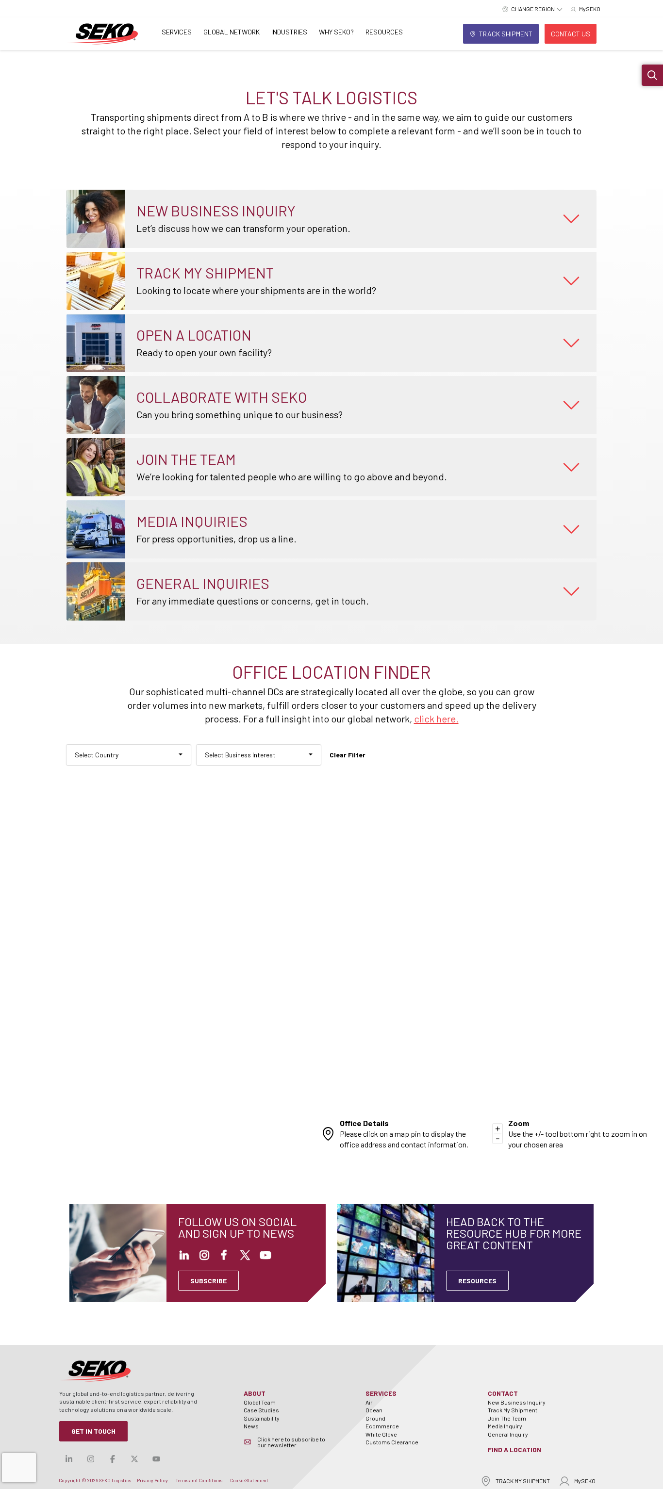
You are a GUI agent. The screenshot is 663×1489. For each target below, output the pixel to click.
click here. (436, 718)
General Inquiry (508, 1434)
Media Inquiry (505, 1426)
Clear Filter (347, 755)
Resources (384, 32)
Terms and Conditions (199, 1480)
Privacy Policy (152, 1480)
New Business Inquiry (517, 1402)
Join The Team (507, 1418)
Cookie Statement (249, 1480)
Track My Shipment (512, 1410)
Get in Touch (93, 1431)
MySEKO (585, 1480)
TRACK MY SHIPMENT (523, 1480)
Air (369, 1402)
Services (177, 32)
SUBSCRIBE (208, 1280)
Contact (503, 1393)
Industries (289, 32)
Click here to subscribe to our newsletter (291, 1442)
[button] (652, 75)
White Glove (381, 1434)
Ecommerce (382, 1426)
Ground (375, 1418)
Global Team (260, 1402)
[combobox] (128, 755)
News (251, 1426)
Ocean (373, 1410)
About (254, 1393)
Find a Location (514, 1449)
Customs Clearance (391, 1442)
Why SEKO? (336, 32)
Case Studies (261, 1410)
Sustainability (262, 1418)
